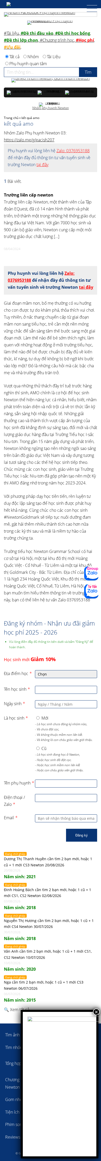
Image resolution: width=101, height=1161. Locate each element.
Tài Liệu (53, 56)
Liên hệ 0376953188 (91, 591)
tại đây (42, 164)
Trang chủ (11, 118)
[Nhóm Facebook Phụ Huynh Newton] (50, 14)
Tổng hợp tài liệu (20, 1063)
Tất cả (14, 56)
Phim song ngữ (18, 1124)
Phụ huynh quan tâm (28, 63)
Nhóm (33, 56)
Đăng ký (81, 835)
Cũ (43, 748)
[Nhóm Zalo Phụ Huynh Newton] (50, 23)
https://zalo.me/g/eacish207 (29, 140)
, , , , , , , (49, 40)
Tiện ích (12, 1112)
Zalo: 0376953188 (73, 150)
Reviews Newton (20, 1137)
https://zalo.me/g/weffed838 (91, 573)
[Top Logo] (15, 4)
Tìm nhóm (14, 1047)
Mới (44, 718)
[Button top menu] (89, 8)
